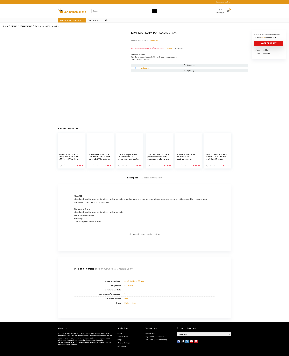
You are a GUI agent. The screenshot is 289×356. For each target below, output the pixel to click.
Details (169, 48)
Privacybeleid (151, 333)
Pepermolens (26, 26)
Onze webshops (124, 343)
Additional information (152, 178)
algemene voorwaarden (155, 336)
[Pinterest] (196, 341)
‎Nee (126, 298)
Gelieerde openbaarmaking (156, 340)
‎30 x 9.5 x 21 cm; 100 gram (135, 281)
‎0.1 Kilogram (129, 285)
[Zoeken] (154, 11)
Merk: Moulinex (130, 303)
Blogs (107, 20)
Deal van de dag (95, 20)
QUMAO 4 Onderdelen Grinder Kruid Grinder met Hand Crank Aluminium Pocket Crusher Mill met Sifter (216, 159)
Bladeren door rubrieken (70, 20)
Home (5, 26)
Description (132, 178)
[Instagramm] (187, 341)
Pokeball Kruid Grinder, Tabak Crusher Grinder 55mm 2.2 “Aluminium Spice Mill (99, 158)
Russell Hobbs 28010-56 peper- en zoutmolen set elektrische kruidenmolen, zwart (187, 159)
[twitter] (183, 341)
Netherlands (145, 68)
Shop (14, 26)
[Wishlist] (220, 10)
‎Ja (126, 290)
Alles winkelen (123, 336)
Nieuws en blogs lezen (223, 2)
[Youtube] (191, 341)
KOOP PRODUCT (269, 43)
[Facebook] (178, 341)
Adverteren (122, 346)
